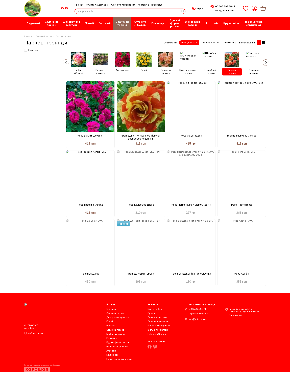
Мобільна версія (35, 333)
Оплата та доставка (97, 4)
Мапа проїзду (235, 315)
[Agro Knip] (35, 311)
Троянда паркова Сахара (241, 135)
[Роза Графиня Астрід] (90, 175)
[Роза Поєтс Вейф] (242, 175)
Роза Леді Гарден (191, 135)
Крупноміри (231, 23)
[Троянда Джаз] (90, 244)
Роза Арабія (241, 273)
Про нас (79, 4)
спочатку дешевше (210, 42)
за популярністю (189, 42)
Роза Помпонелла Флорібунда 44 (191, 204)
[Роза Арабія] (242, 244)
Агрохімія (212, 23)
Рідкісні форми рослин (175, 23)
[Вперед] (266, 62)
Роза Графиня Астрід (90, 204)
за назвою (229, 42)
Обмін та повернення (123, 4)
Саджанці (33, 23)
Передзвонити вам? (225, 10)
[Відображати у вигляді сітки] (259, 42)
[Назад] (66, 62)
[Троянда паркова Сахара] (242, 106)
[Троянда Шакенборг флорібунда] (191, 244)
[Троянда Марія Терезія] (141, 244)
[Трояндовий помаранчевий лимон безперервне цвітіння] (141, 106)
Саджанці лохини (51, 23)
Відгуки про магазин (158, 329)
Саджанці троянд (122, 23)
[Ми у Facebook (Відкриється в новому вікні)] (62, 8)
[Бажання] (245, 8)
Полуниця (157, 23)
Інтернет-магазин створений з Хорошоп (42, 365)
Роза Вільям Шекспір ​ (90, 135)
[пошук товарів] (182, 11)
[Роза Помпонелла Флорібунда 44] (191, 175)
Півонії (89, 23)
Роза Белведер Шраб (141, 204)
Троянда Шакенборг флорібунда (191, 273)
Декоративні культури (71, 23)
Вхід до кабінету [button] (156, 309)
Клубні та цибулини (140, 23)
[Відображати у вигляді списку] (263, 42)
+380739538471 (226, 6)
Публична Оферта (157, 334)
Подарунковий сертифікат (253, 23)
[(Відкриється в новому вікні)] (66, 8)
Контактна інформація (150, 4)
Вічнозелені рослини (193, 23)
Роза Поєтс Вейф (241, 204)
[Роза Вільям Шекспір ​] (90, 106)
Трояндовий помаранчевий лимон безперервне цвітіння (140, 137)
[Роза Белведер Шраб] (141, 175)
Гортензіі (105, 23)
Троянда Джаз (90, 273)
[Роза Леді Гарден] (191, 106)
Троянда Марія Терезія (140, 273)
